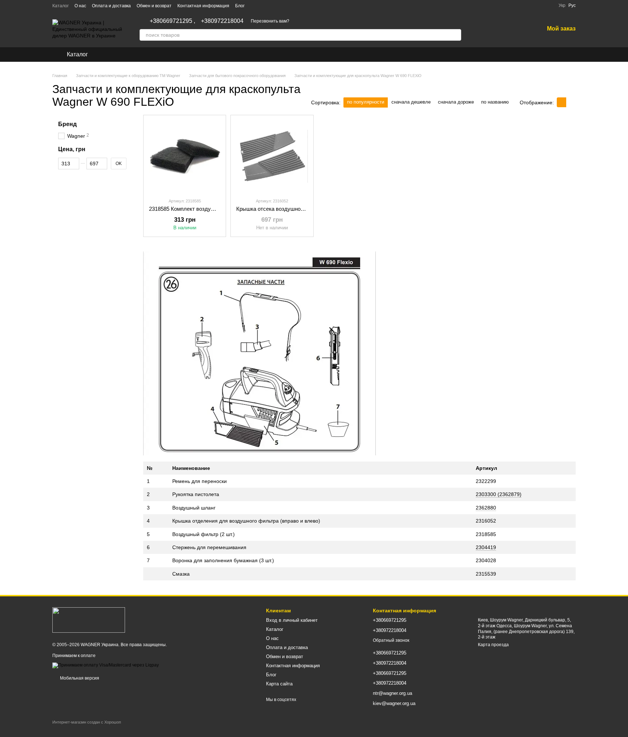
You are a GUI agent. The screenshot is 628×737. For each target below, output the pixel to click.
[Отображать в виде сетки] (561, 102)
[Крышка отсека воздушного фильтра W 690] (271, 156)
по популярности (365, 102)
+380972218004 (222, 21)
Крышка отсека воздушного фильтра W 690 (290, 209)
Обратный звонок (391, 640)
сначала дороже (456, 102)
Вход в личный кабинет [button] (292, 620)
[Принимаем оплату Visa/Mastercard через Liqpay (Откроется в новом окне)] (105, 665)
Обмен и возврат (154, 5)
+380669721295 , (172, 21)
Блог (240, 5)
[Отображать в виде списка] (571, 102)
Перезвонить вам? (270, 21)
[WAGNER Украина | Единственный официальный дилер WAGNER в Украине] (88, 619)
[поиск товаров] (455, 35)
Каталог (60, 5)
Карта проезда (493, 644)
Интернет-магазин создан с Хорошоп (86, 722)
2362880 (486, 508)
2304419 (486, 547)
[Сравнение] (500, 29)
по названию (495, 102)
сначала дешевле (411, 102)
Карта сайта (279, 683)
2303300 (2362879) (499, 494)
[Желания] (519, 29)
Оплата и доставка (111, 5)
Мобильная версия (79, 678)
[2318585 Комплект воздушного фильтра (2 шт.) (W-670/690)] (184, 156)
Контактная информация (203, 5)
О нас (80, 5)
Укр (562, 5)
